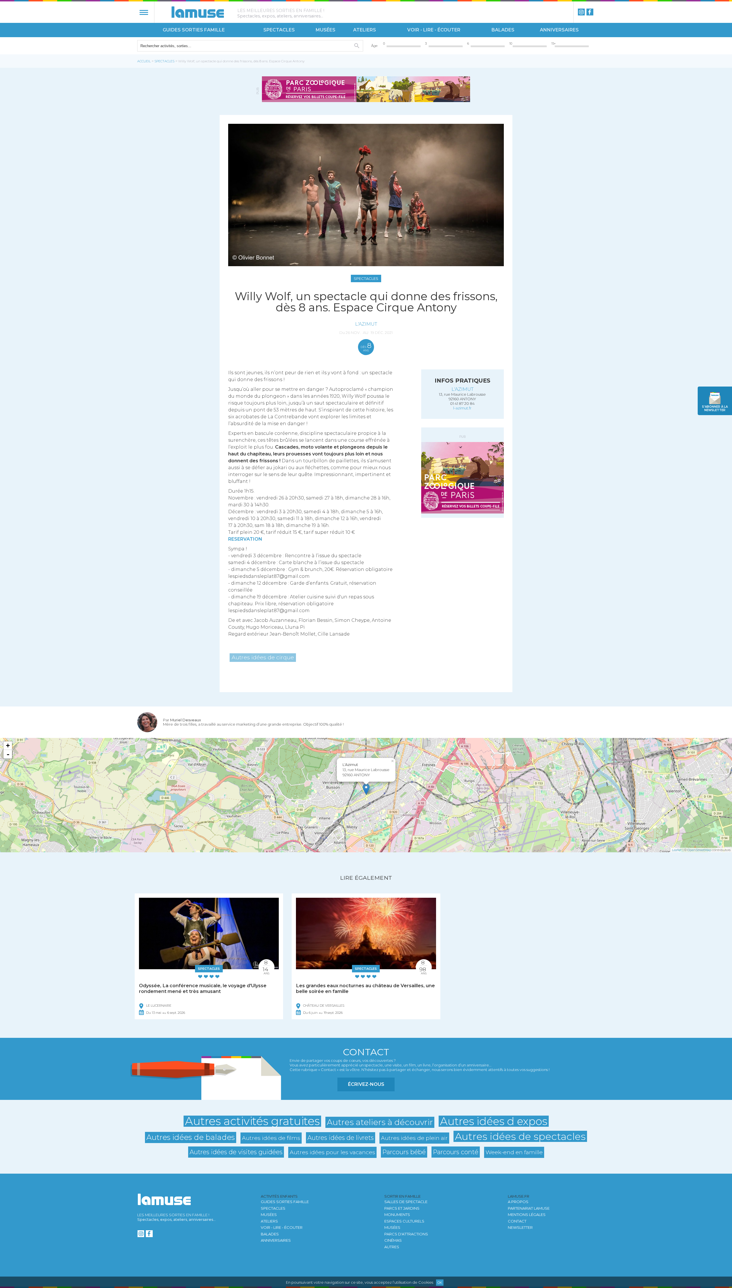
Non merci (323, 657)
